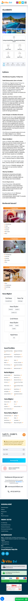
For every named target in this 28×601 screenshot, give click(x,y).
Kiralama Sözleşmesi (5, 527)
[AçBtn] (20, 2)
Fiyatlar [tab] (8, 65)
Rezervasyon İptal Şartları (6, 529)
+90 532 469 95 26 (15, 491)
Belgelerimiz (4, 511)
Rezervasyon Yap (14, 460)
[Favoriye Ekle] (24, 434)
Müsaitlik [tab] (13, 65)
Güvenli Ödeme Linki (14, 581)
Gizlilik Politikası (4, 531)
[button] (24, 14)
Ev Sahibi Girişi (4, 522)
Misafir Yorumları (4, 515)
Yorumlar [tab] (18, 65)
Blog (2, 513)
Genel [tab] (4, 65)
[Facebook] (3, 553)
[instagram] (7, 553)
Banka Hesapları (4, 507)
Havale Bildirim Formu (5, 524)
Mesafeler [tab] (23, 65)
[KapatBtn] (2, 599)
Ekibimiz (3, 509)
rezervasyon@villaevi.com (15, 486)
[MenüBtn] (25, 2)
